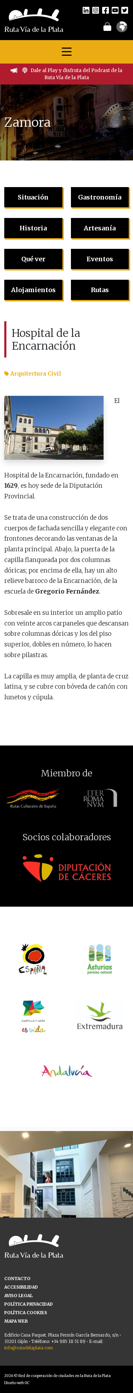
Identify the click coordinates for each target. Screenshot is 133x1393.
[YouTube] (115, 10)
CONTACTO (17, 1278)
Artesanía (100, 228)
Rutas (100, 290)
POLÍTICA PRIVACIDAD (28, 1304)
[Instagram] (95, 10)
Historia (33, 228)
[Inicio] (33, 19)
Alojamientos (33, 290)
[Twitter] (124, 10)
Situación (33, 197)
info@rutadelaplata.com (28, 1347)
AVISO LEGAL (18, 1295)
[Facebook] (105, 10)
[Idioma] (122, 29)
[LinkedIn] (86, 10)
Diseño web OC (16, 1383)
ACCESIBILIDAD (21, 1287)
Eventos (100, 259)
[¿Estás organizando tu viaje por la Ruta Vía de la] (66, 1197)
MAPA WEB (16, 1321)
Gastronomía (99, 197)
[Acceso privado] (107, 26)
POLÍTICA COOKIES (25, 1312)
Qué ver (33, 259)
